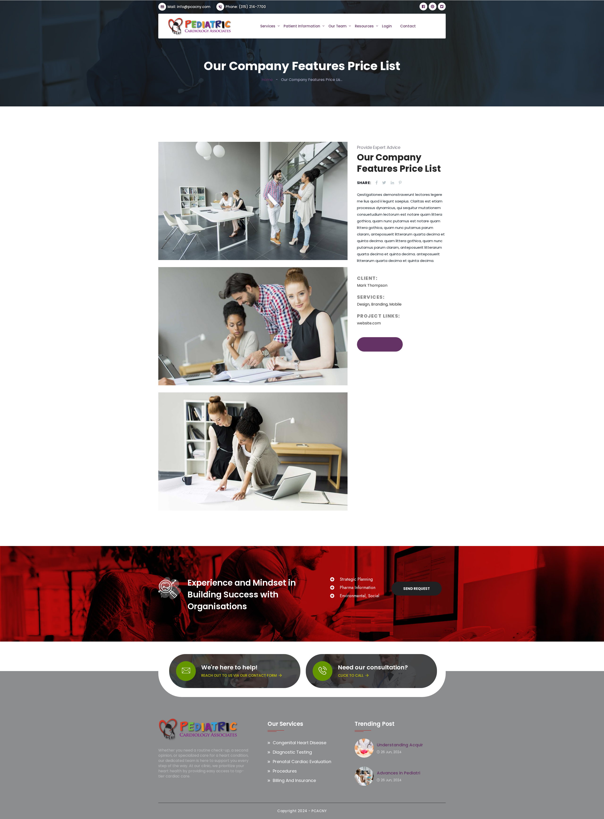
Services (267, 26)
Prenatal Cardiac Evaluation (302, 761)
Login (387, 26)
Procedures (285, 771)
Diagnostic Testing (292, 752)
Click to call (351, 675)
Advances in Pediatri (398, 773)
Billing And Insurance (294, 780)
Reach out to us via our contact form (239, 675)
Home (267, 79)
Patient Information (302, 26)
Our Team (337, 26)
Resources (364, 26)
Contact (408, 26)
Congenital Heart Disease (299, 743)
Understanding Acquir (400, 745)
